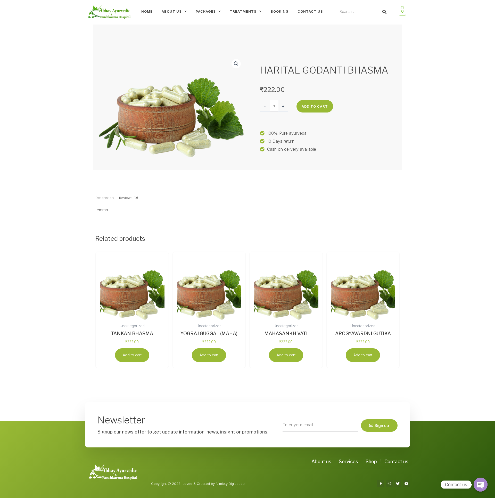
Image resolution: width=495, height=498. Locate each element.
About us (172, 11)
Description (104, 198)
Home (147, 11)
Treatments (243, 11)
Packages (206, 11)
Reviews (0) (128, 198)
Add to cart (315, 106)
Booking (279, 11)
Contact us (310, 11)
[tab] (104, 198)
